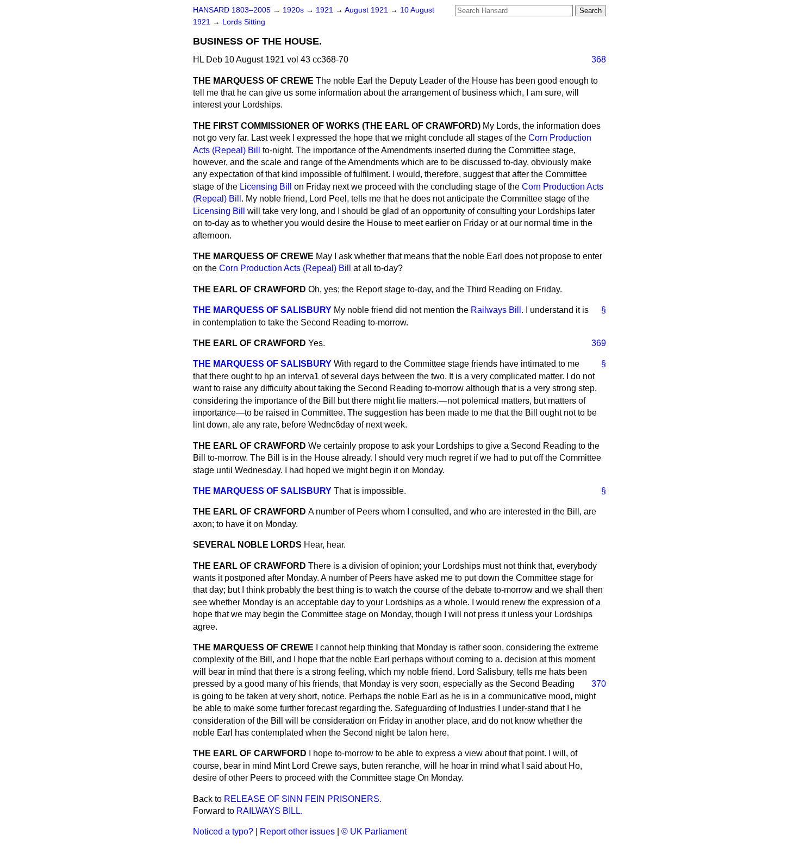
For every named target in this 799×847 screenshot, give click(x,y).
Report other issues (297, 831)
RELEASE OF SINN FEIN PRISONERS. (303, 799)
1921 (325, 10)
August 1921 (367, 10)
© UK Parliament (374, 831)
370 (598, 683)
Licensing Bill (266, 186)
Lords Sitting (243, 22)
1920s (294, 10)
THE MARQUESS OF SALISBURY (262, 310)
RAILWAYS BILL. (269, 810)
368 (598, 59)
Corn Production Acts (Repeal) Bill (285, 268)
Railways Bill (496, 310)
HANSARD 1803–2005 (232, 10)
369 (598, 343)
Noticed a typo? (223, 831)
